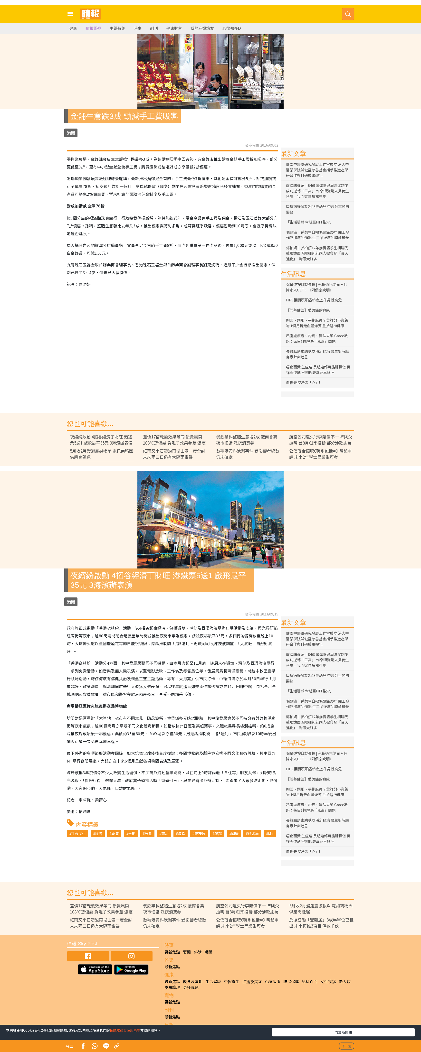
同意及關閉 (343, 1032)
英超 (218, 833)
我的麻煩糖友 (202, 28)
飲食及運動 (192, 981)
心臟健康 (272, 981)
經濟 (98, 833)
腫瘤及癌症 (252, 981)
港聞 (71, 133)
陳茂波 (199, 833)
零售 (115, 833)
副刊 (154, 28)
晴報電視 (93, 28)
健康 (73, 28)
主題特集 (117, 28)
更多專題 (191, 987)
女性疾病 (328, 981)
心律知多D (231, 28)
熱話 (197, 952)
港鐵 (181, 833)
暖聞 (208, 952)
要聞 (187, 952)
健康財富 (174, 28)
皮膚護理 (172, 987)
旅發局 (253, 833)
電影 (131, 833)
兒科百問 (309, 981)
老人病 (345, 981)
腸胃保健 (291, 981)
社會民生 (78, 833)
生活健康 (213, 981)
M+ (270, 833)
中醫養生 (231, 981)
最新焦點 (172, 952)
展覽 (148, 833)
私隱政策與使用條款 (125, 1030)
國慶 (235, 833)
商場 (165, 833)
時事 (138, 28)
